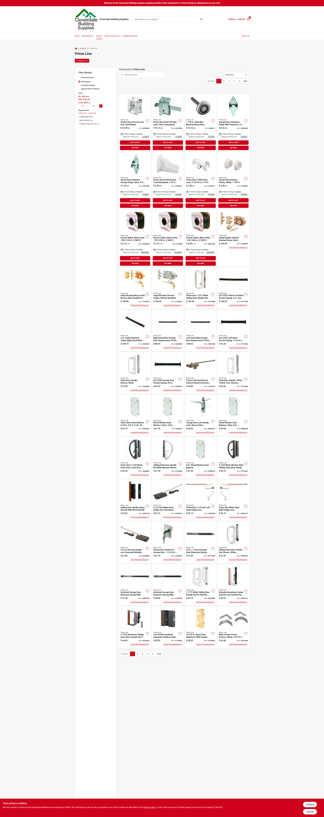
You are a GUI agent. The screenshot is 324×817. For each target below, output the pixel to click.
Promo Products (87, 77)
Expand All (92, 113)
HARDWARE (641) (86, 117)
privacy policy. (149, 807)
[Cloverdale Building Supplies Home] (86, 19)
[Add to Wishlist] (147, 121)
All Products (86, 81)
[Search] (201, 19)
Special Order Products (90, 88)
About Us (245, 36)
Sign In (231, 19)
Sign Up (241, 19)
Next (245, 81)
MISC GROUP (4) (86, 120)
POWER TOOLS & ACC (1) (89, 124)
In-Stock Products (88, 85)
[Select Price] (101, 106)
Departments (87, 36)
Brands (99, 36)
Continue (310, 804)
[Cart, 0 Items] (248, 19)
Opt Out (310, 812)
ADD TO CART (135, 142)
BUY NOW (135, 148)
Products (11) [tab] (82, 61)
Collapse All (82, 113)
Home (77, 36)
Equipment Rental (130, 36)
